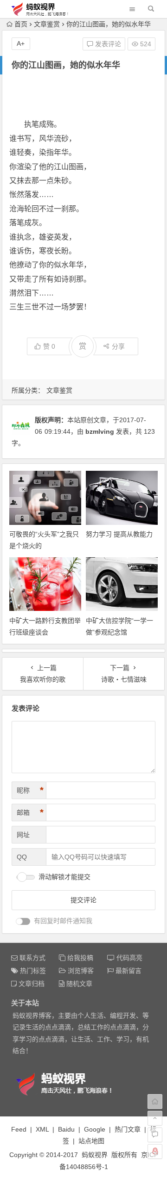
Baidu (66, 1129)
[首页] (155, 1101)
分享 (118, 346)
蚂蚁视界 (95, 1154)
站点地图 (91, 1141)
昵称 (30, 790)
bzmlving (99, 431)
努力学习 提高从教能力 (119, 534)
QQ (22, 857)
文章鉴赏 (47, 24)
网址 (23, 834)
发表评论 (107, 44)
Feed (18, 1129)
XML (42, 1129)
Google (94, 1129)
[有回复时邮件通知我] (23, 921)
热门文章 (128, 1129)
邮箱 (30, 812)
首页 (20, 24)
